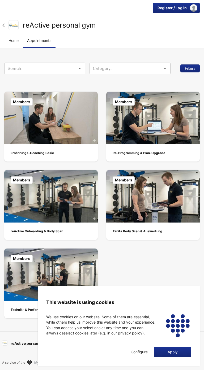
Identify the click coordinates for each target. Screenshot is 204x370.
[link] (13, 25)
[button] (5, 25)
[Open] (79, 68)
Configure (139, 352)
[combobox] (44, 68)
